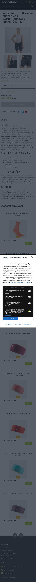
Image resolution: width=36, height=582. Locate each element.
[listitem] (18, 287)
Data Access (18, 324)
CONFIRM (11, 318)
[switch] (29, 291)
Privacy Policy (27, 324)
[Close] (32, 257)
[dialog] (18, 291)
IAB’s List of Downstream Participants (20, 282)
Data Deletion (8, 324)
